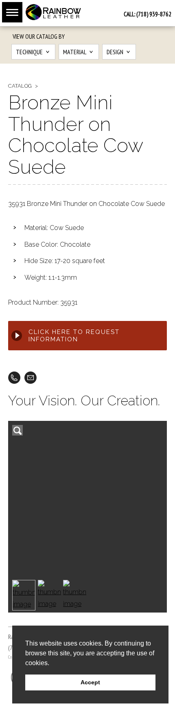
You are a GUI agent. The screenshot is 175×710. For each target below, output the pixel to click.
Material (74, 52)
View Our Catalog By (39, 36)
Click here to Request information (74, 335)
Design (115, 52)
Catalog (20, 86)
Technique (29, 52)
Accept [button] (90, 682)
